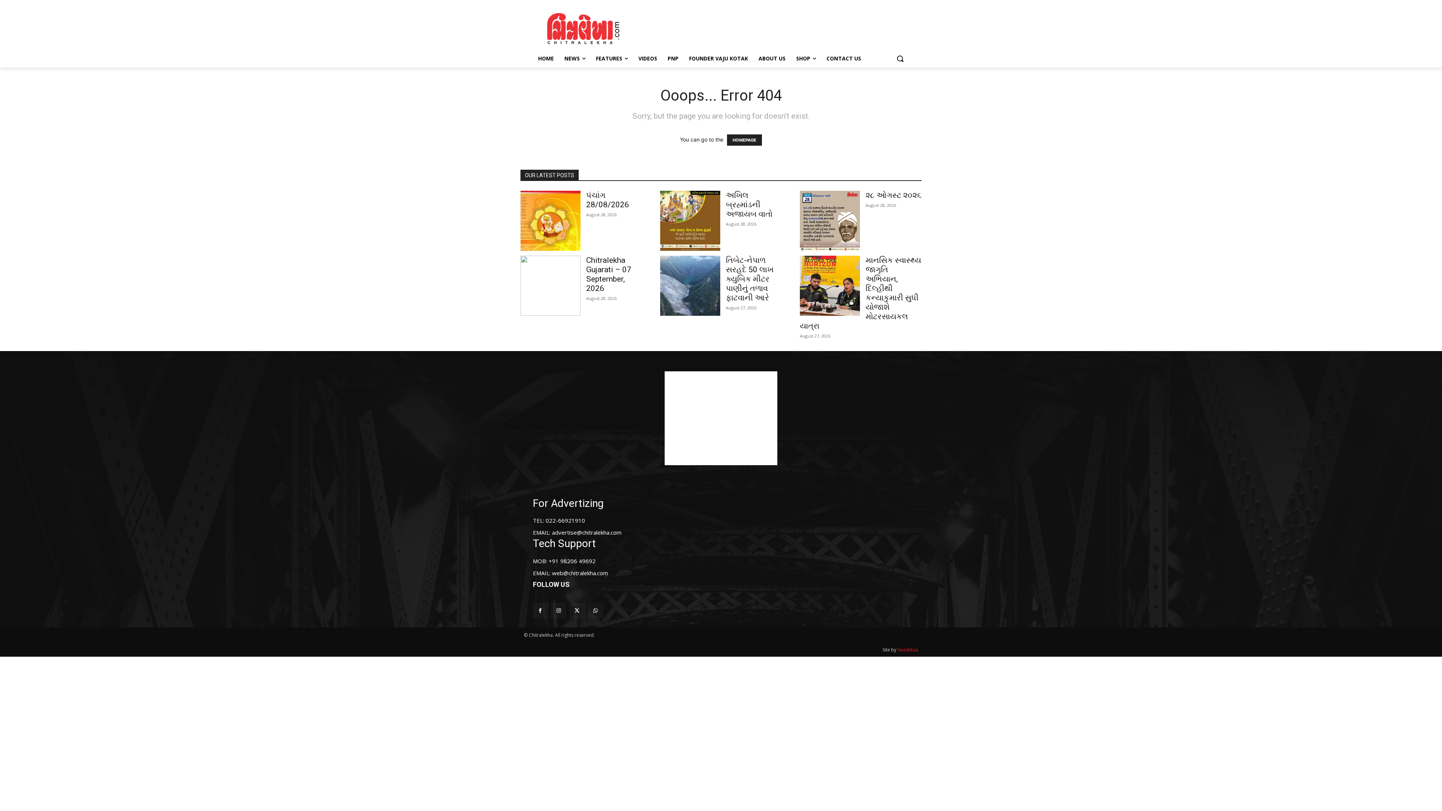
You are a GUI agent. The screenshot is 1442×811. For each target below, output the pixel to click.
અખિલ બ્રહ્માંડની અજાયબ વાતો (749, 205)
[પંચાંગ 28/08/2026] (550, 221)
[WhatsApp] (595, 610)
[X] (577, 610)
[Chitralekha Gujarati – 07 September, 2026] (550, 286)
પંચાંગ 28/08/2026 (607, 200)
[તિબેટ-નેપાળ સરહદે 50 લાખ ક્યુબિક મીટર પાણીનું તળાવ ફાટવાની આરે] (690, 286)
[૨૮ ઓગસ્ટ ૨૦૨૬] (830, 221)
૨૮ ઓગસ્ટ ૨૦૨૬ (894, 195)
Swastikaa (907, 650)
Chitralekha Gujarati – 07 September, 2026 (608, 274)
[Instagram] (558, 610)
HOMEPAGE (744, 140)
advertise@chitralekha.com (586, 532)
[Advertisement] (784, 27)
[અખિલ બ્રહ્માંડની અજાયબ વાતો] (690, 221)
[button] (900, 59)
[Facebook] (540, 610)
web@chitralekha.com (580, 573)
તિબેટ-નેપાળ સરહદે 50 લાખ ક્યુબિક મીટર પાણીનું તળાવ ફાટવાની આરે (750, 279)
